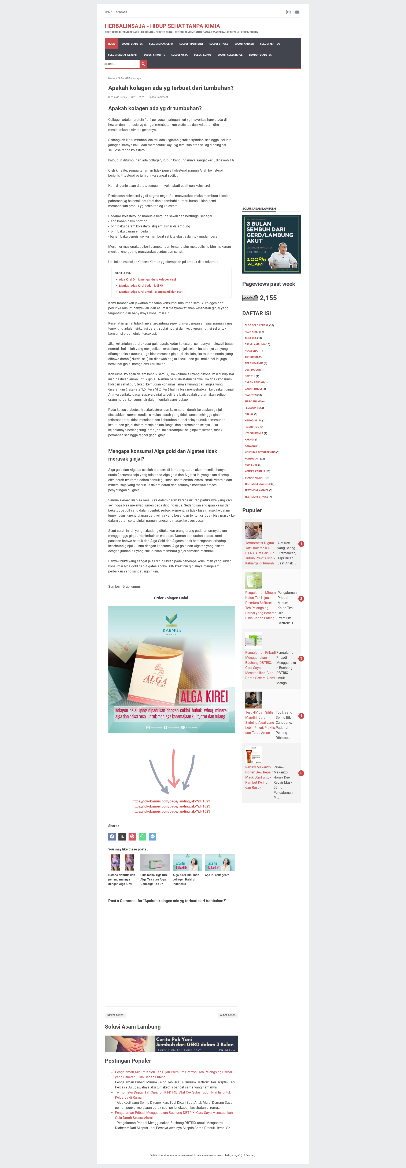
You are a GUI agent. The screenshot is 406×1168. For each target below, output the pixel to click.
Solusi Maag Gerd (161, 43)
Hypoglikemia (254, 433)
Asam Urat (252, 350)
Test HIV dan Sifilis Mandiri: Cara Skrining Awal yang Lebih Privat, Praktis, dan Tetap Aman (260, 722)
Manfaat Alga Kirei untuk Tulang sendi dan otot (150, 291)
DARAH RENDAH (254, 382)
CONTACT (121, 12)
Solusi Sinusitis (154, 54)
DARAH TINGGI (253, 388)
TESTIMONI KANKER (257, 490)
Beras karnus (254, 363)
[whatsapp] (142, 837)
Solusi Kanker (244, 43)
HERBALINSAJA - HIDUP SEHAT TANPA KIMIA (162, 26)
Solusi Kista (179, 54)
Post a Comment (158, 97)
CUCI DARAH (252, 369)
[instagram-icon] (288, 12)
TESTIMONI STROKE (256, 496)
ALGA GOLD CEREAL (257, 325)
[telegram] (152, 837)
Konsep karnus (255, 471)
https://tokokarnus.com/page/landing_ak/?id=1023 (171, 801)
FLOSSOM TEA (253, 407)
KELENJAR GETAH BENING (260, 452)
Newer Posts (115, 1015)
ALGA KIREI (251, 331)
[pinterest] (132, 837)
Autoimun (251, 357)
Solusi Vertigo (270, 43)
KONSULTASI (252, 458)
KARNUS (250, 439)
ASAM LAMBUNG (255, 344)
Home (108, 12)
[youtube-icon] (297, 12)
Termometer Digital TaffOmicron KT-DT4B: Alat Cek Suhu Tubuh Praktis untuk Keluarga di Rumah (260, 553)
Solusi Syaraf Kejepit (122, 54)
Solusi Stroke (218, 43)
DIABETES (250, 395)
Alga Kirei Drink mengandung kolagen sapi (147, 279)
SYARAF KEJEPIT (255, 477)
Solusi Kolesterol (230, 54)
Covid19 (250, 376)
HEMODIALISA (253, 420)
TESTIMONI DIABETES (257, 484)
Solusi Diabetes (132, 43)
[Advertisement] (271, 136)
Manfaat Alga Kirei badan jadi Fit (141, 285)
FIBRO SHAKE (253, 401)
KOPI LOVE (251, 465)
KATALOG (250, 445)
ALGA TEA (250, 338)
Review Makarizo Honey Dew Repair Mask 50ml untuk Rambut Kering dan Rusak (259, 777)
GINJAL (249, 414)
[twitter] (122, 837)
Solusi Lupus (202, 54)
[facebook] (112, 837)
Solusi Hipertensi (191, 43)
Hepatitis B (252, 426)
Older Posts (228, 1015)
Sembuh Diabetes (260, 54)
